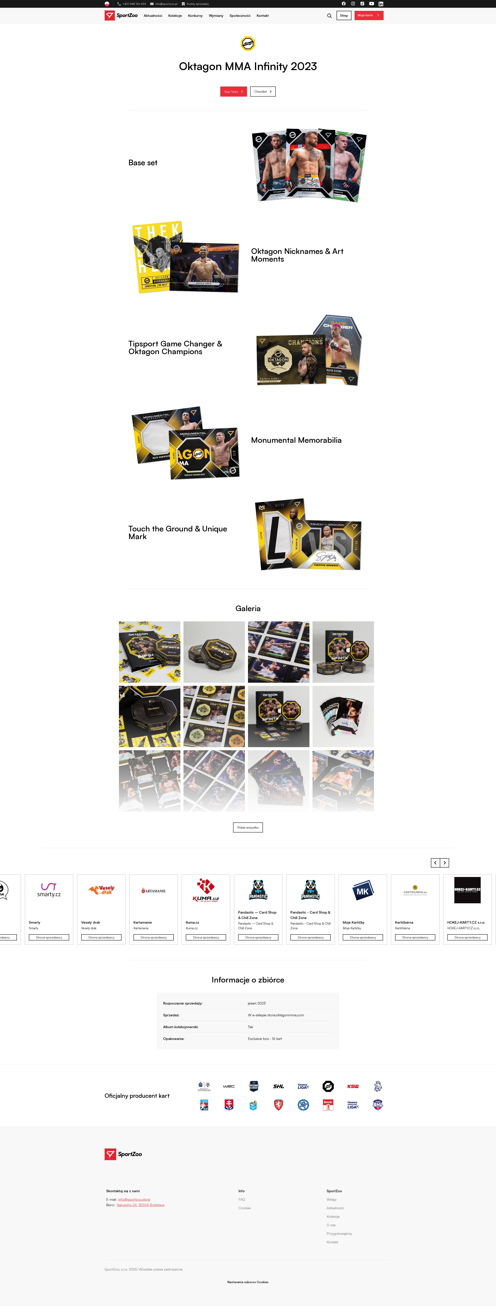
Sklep (344, 15)
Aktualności (153, 15)
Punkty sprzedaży (198, 3)
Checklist (260, 91)
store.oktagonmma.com (285, 1015)
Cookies (245, 1208)
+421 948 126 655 (134, 3)
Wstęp (332, 1199)
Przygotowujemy (339, 1233)
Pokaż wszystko (248, 827)
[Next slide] (444, 863)
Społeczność (240, 15)
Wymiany (216, 15)
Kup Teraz (231, 91)
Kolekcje (175, 15)
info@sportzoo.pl (166, 3)
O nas (331, 1225)
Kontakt (263, 15)
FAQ (242, 1199)
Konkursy (195, 15)
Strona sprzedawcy (49, 937)
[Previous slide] (435, 863)
